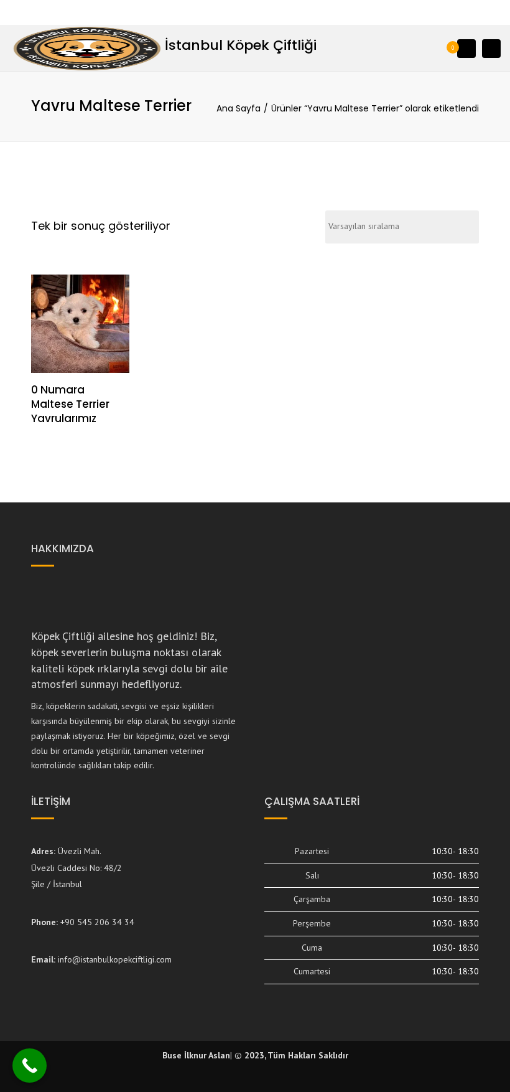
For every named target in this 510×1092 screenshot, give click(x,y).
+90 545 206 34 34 (97, 922)
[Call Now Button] (29, 1065)
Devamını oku (79, 325)
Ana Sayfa (238, 108)
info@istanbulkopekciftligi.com (115, 959)
